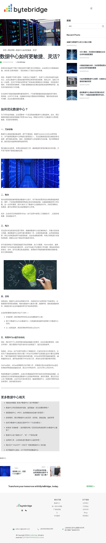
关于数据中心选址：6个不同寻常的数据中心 (22, 450)
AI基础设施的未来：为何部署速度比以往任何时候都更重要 (93, 66)
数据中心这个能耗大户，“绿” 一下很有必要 (21, 435)
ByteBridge (21, 62)
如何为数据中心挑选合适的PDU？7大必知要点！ (24, 422)
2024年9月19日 (7, 62)
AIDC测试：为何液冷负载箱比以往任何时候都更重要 (92, 53)
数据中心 (3, 458)
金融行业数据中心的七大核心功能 (79, 42)
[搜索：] (86, 26)
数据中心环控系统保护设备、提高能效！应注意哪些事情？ (27, 407)
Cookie (41, 537)
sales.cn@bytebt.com (23, 529)
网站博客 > (12, 50)
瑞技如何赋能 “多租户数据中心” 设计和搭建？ (22, 403)
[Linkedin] (22, 510)
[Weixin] (25, 510)
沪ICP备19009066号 (30, 537)
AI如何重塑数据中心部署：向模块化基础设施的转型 (93, 80)
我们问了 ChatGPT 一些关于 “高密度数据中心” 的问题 (26, 445)
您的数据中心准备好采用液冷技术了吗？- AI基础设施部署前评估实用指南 (92, 93)
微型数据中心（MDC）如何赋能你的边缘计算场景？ (25, 412)
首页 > (5, 50)
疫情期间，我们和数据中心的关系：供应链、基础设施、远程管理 (30, 417)
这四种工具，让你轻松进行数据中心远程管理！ (23, 440)
